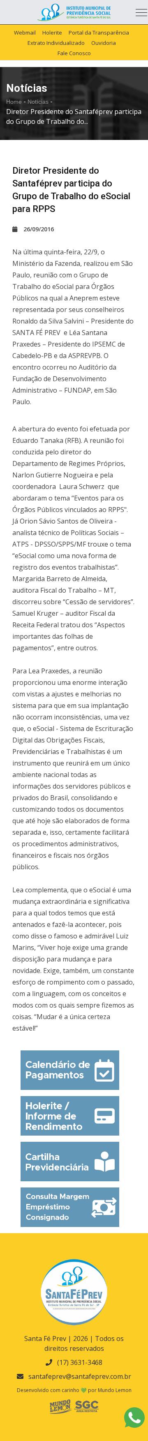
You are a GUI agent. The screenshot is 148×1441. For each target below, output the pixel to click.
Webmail (25, 32)
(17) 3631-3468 (79, 1362)
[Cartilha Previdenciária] (70, 1161)
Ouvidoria (103, 43)
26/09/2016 (38, 229)
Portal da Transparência (99, 32)
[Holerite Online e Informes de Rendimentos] (70, 1116)
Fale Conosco (74, 53)
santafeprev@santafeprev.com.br (79, 1376)
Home (14, 101)
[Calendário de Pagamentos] (70, 1070)
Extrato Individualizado (56, 43)
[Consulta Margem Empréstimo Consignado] (70, 1207)
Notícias (39, 101)
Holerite (52, 32)
